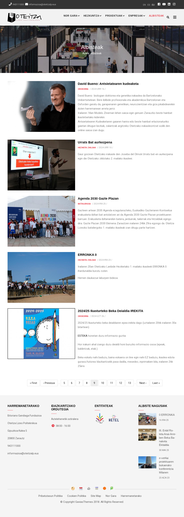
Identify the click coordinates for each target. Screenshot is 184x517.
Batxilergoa (84, 204)
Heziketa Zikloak (87, 147)
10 (104, 383)
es (149, 5)
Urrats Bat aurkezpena (95, 142)
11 (113, 383)
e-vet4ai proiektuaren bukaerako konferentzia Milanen (166, 465)
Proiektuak (113, 15)
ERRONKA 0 (87, 255)
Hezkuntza (91, 15)
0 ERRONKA (167, 414)
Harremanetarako (131, 496)
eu (153, 5)
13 (131, 383)
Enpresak (135, 15)
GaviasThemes (84, 501)
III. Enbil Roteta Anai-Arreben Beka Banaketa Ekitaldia (167, 437)
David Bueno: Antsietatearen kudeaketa (108, 84)
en (144, 5)
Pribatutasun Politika (50, 496)
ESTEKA (82, 335)
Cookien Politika (76, 496)
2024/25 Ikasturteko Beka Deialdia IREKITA (110, 311)
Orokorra (83, 89)
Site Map (96, 496)
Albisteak (156, 15)
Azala (85, 53)
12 (122, 383)
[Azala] (25, 16)
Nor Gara (70, 15)
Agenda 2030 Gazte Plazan (98, 198)
